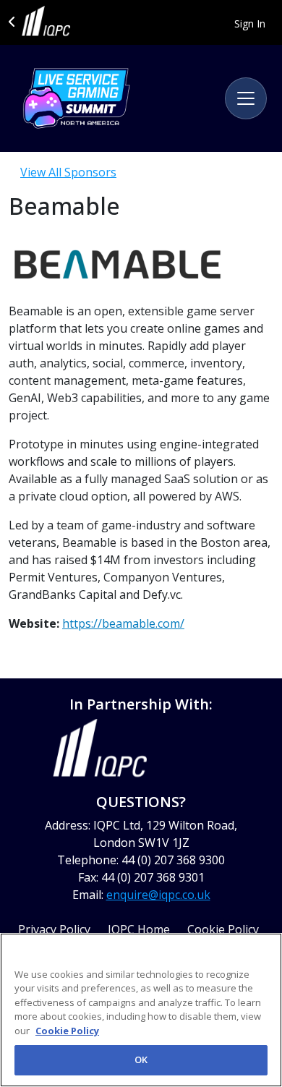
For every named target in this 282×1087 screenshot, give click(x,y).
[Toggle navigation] (246, 98)
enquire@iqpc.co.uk (158, 895)
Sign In (249, 23)
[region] (141, 1010)
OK (141, 1059)
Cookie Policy (67, 1030)
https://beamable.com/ (123, 623)
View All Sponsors (68, 172)
